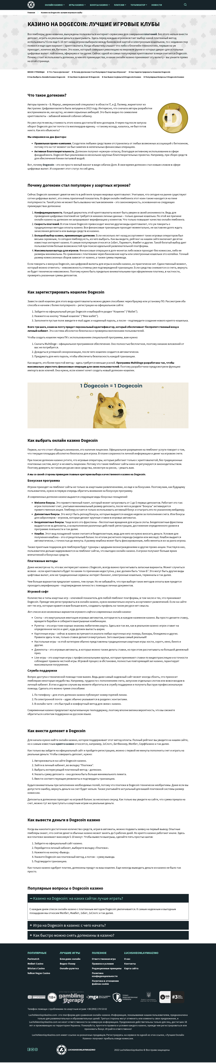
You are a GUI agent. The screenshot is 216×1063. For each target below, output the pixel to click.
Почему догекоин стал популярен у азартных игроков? (100, 72)
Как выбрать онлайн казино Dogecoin (47, 77)
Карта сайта (131, 968)
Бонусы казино (99, 4)
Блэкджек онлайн (70, 958)
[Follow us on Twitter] (33, 1050)
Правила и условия (103, 963)
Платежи (119, 4)
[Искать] (185, 5)
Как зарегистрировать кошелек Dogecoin (150, 72)
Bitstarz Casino (36, 968)
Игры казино (76, 4)
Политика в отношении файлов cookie (105, 982)
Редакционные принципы (107, 968)
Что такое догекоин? (59, 72)
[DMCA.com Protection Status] (37, 998)
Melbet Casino (35, 963)
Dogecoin (48, 164)
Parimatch (33, 958)
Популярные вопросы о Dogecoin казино (164, 77)
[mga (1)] (98, 998)
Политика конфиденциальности (105, 975)
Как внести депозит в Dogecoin (85, 77)
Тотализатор (137, 4)
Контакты (130, 963)
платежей (150, 34)
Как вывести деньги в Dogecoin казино (122, 77)
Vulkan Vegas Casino (39, 973)
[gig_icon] (171, 998)
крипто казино (65, 744)
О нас (127, 958)
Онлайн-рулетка (69, 968)
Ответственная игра (104, 958)
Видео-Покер (67, 963)
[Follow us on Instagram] (36, 1050)
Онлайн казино (54, 4)
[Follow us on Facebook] (29, 1050)
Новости (157, 4)
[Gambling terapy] (71, 998)
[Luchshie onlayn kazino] (33, 5)
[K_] (149, 998)
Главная (31, 12)
